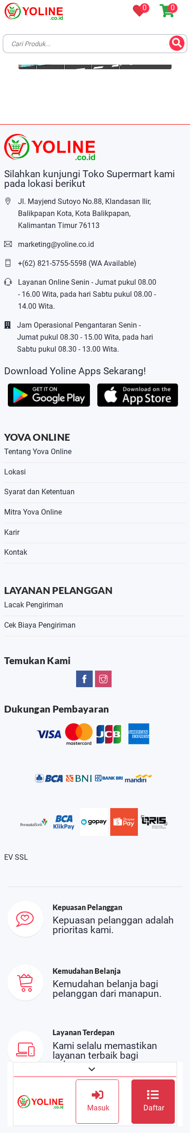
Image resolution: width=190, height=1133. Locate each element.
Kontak (15, 552)
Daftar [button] (153, 1107)
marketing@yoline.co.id (56, 244)
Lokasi (15, 472)
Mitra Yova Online (33, 512)
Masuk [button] (97, 1107)
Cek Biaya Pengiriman (40, 625)
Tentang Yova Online (37, 451)
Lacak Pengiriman (33, 604)
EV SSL (16, 857)
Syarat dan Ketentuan (39, 491)
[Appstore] (137, 394)
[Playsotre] (49, 394)
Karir (11, 532)
